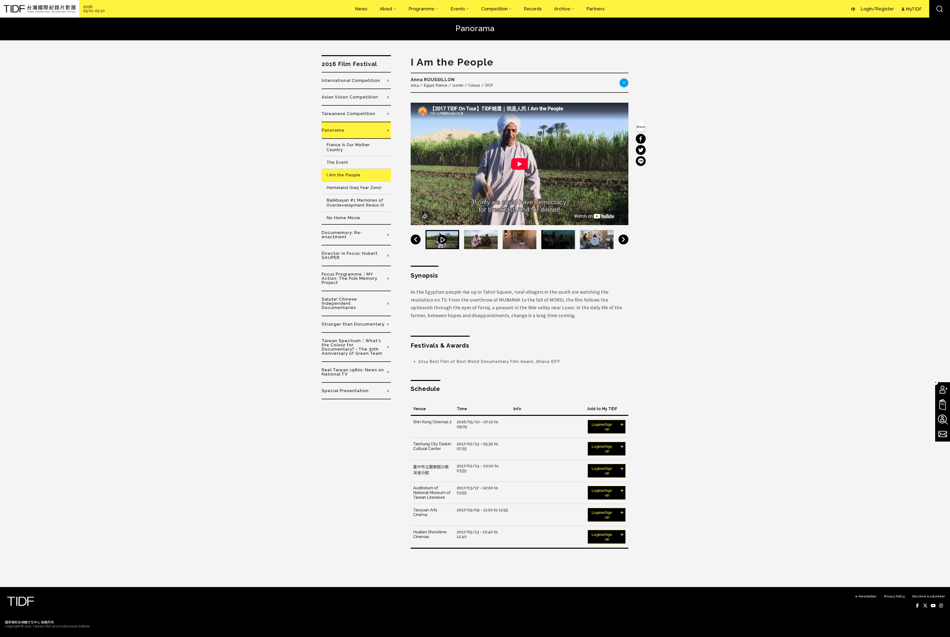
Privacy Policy (894, 596)
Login (596, 424)
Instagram (941, 606)
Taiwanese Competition (348, 113)
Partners (595, 9)
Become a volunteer (928, 596)
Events (458, 9)
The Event (337, 162)
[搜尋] (939, 9)
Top (940, 626)
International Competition (351, 80)
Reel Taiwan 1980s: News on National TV (353, 372)
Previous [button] (416, 239)
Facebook (917, 606)
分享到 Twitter (641, 150)
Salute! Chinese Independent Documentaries (339, 303)
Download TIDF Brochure (942, 404)
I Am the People (343, 175)
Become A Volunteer (942, 419)
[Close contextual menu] (935, 382)
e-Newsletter (866, 596)
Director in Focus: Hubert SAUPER (350, 255)
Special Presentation (345, 390)
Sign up (608, 426)
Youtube (933, 606)
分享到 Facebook (641, 139)
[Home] (39, 8)
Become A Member (942, 389)
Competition (494, 9)
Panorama (333, 130)
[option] (519, 164)
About (386, 9)
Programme (421, 9)
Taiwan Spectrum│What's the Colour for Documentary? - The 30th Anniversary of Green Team (352, 347)
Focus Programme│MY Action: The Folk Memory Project (349, 278)
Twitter (925, 606)
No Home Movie (343, 217)
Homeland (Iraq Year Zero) (354, 187)
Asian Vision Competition (350, 96)
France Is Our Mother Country (348, 147)
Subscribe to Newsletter (942, 434)
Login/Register (877, 8)
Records (533, 9)
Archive (562, 9)
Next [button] (623, 239)
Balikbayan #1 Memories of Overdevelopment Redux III (355, 203)
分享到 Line (641, 161)
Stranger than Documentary (353, 324)
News (361, 9)
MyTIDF (914, 9)
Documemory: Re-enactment (342, 234)
